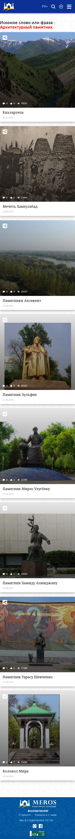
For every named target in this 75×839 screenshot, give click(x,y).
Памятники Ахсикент (22, 301)
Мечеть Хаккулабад (20, 206)
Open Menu (69, 7)
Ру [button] (44, 6)
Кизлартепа (13, 112)
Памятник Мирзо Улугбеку (26, 489)
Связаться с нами (46, 815)
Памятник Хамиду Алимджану (30, 583)
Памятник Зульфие (20, 395)
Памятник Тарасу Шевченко (28, 677)
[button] (61, 6)
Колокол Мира (16, 771)
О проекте (25, 815)
